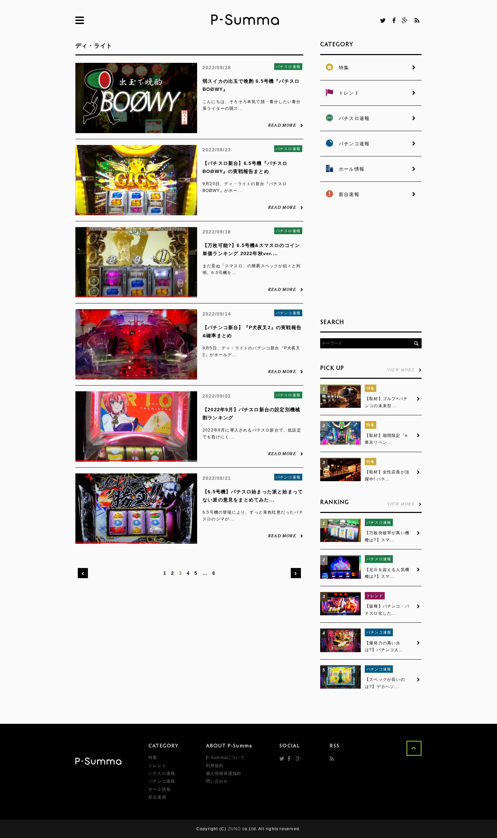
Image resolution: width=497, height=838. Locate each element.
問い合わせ (217, 781)
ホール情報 (159, 789)
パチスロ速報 (288, 67)
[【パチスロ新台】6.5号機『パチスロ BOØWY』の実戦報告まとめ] (136, 211)
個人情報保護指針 (224, 773)
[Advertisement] (371, 260)
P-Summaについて (225, 757)
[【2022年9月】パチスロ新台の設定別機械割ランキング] (136, 457)
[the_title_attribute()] (340, 406)
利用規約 (215, 765)
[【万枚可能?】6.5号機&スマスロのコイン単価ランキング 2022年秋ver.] (136, 293)
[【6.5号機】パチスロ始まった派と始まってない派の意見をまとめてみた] (136, 540)
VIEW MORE (401, 369)
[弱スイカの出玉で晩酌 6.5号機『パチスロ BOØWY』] (136, 129)
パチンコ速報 (288, 313)
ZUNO (234, 829)
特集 (370, 388)
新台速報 (157, 797)
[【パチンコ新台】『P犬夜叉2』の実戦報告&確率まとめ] (136, 375)
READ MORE (282, 124)
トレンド (374, 596)
